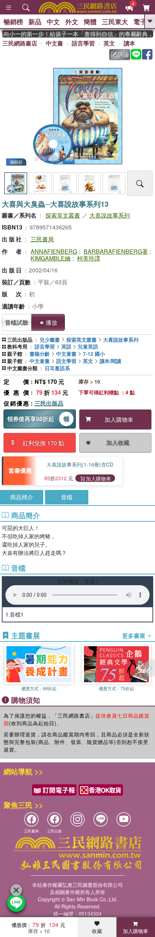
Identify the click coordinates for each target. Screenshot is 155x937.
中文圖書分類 (22, 368)
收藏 (97, 930)
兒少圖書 (50, 339)
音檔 (66, 497)
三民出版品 (49, 403)
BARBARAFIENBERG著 (116, 251)
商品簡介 (21, 497)
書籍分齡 (40, 353)
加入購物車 (98, 478)
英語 (66, 346)
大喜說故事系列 (109, 215)
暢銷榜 (13, 21)
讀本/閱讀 (110, 360)
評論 (123, 54)
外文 (71, 21)
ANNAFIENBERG (54, 251)
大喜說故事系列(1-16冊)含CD (79, 464)
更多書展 (134, 635)
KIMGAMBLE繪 (51, 258)
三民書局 (42, 239)
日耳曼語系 (57, 368)
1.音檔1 (14, 614)
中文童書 (66, 353)
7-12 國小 (94, 353)
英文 (109, 43)
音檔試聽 (16, 322)
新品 (34, 21)
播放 (51, 322)
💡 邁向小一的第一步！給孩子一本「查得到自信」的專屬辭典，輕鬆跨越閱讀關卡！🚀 (77, 34)
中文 (53, 21)
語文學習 (66, 360)
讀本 (129, 43)
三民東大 (115, 21)
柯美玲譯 (88, 258)
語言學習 (83, 43)
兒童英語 (88, 346)
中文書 (54, 43)
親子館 (14, 353)
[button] (149, 668)
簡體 (90, 21)
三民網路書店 (20, 43)
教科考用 (17, 346)
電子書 (143, 21)
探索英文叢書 (62, 215)
